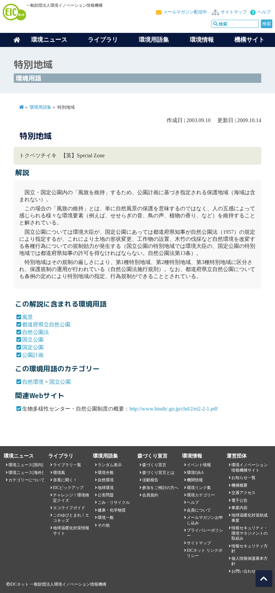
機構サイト (249, 39)
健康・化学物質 (112, 510)
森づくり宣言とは (158, 472)
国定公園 (33, 347)
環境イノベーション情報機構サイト (249, 467)
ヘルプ (264, 12)
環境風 (59, 472)
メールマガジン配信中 (185, 12)
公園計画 (33, 355)
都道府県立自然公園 (46, 324)
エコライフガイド (69, 507)
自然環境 (33, 382)
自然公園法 (35, 332)
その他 (104, 525)
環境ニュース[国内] (25, 465)
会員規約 (150, 495)
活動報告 (150, 480)
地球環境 (106, 487)
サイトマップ (234, 12)
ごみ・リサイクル (114, 502)
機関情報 (195, 480)
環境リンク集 (199, 487)
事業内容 (239, 507)
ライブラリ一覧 (67, 465)
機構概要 (239, 485)
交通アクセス (243, 492)
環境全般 (106, 472)
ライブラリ (103, 39)
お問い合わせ (243, 571)
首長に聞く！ (65, 480)
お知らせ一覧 (243, 477)
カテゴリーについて (26, 480)
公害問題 (106, 495)
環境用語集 (154, 39)
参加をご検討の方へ (160, 487)
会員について (199, 510)
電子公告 (239, 500)
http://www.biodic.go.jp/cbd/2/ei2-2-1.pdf (173, 409)
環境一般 (106, 517)
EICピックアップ (68, 487)
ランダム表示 (110, 465)
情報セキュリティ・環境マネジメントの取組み (249, 533)
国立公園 (33, 339)
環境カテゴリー (201, 495)
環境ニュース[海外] (25, 472)
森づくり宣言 (154, 465)
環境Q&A (195, 472)
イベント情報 (199, 465)
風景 (27, 317)
